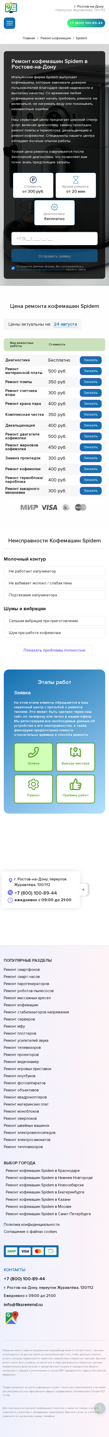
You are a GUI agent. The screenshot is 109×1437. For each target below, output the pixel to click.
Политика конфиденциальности (32, 1224)
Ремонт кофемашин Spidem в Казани (38, 1199)
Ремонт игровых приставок (27, 1069)
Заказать (91, 360)
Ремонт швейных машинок (26, 1125)
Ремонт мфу (14, 1026)
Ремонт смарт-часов (22, 976)
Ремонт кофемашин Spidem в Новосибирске (45, 1185)
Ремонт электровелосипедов (30, 1132)
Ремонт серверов (19, 1019)
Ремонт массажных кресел (27, 998)
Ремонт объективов (21, 1090)
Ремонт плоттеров (20, 1033)
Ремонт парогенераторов (26, 983)
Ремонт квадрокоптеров (25, 1097)
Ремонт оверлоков (20, 1118)
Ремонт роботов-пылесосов (29, 991)
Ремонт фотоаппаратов (25, 1083)
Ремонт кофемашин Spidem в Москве (38, 1206)
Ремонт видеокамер (21, 1061)
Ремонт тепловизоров (23, 1147)
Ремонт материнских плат (26, 1104)
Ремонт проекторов (21, 1054)
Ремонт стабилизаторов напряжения (36, 1012)
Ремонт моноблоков (21, 1111)
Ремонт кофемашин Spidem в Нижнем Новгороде (49, 1177)
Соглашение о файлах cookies (30, 1231)
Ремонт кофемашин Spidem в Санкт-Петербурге (48, 1214)
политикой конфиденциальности (40, 269)
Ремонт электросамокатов (27, 1139)
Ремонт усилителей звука (26, 1040)
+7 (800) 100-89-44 (86, 23)
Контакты (14, 1269)
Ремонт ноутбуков (19, 1076)
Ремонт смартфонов (22, 969)
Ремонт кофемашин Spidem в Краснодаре (43, 1170)
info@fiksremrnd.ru (23, 1304)
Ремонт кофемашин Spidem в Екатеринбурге (45, 1192)
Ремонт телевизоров (22, 1047)
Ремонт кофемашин (21, 1005)
